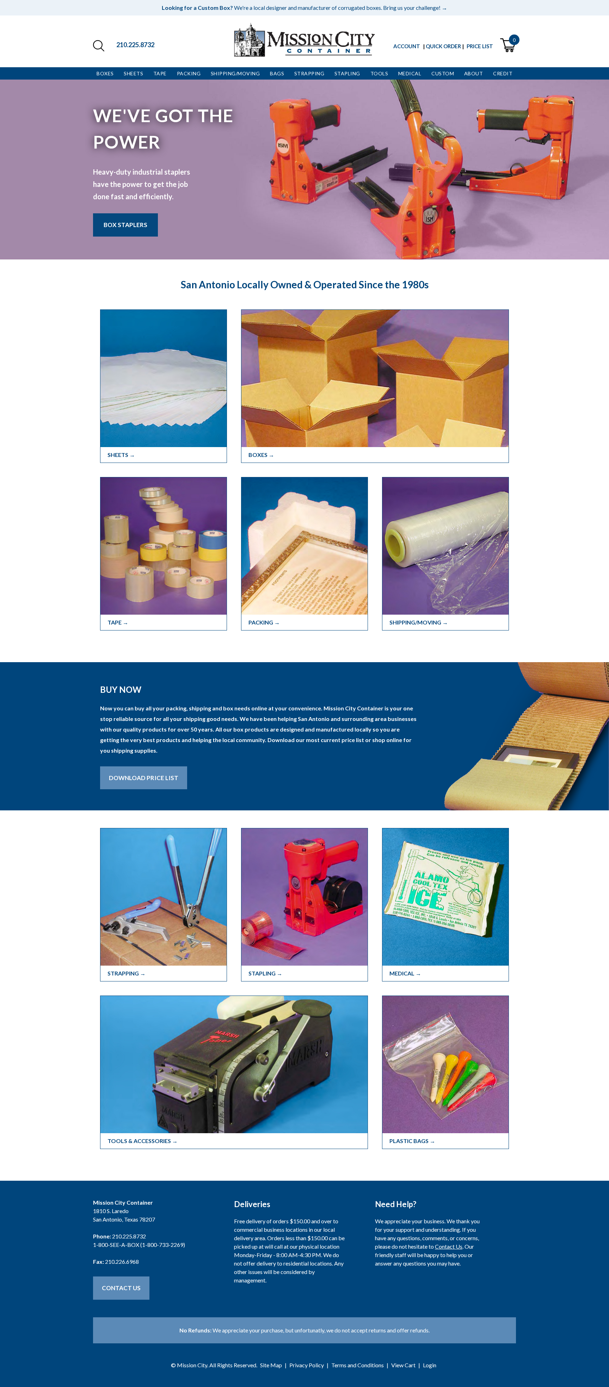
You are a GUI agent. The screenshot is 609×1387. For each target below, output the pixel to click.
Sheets (133, 73)
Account (406, 46)
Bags (277, 73)
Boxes (105, 73)
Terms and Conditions (357, 1365)
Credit (502, 73)
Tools (379, 73)
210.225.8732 (135, 45)
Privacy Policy (306, 1365)
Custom (442, 73)
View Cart (403, 1365)
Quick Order (443, 46)
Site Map (271, 1365)
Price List (480, 46)
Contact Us (121, 1288)
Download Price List (143, 778)
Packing (189, 73)
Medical (410, 73)
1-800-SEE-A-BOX (116, 1244)
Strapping (309, 73)
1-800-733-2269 (162, 1244)
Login (429, 1365)
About (473, 73)
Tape (160, 73)
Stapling (347, 73)
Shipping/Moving (235, 73)
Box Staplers (125, 224)
